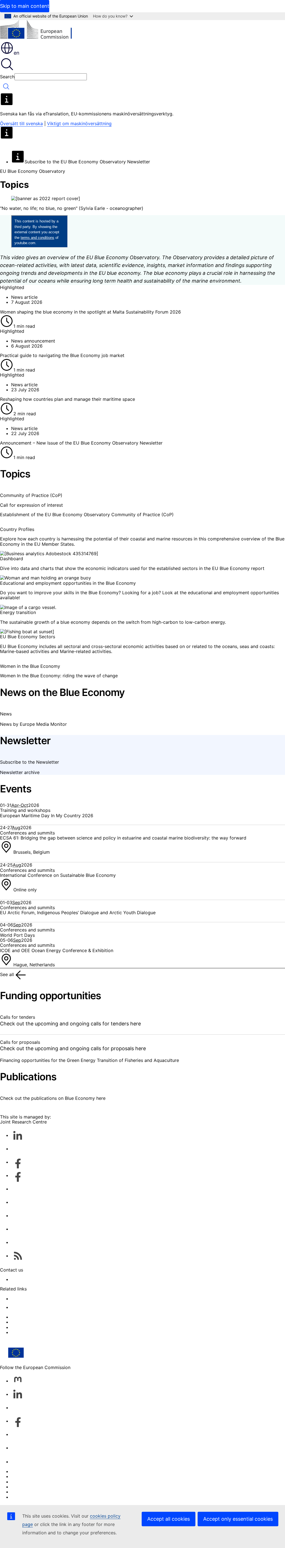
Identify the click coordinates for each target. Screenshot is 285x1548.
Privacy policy (26, 1486)
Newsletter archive (20, 772)
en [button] (16, 53)
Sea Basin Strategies (32, 1321)
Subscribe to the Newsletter (29, 762)
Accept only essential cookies (238, 1519)
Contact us (22, 1461)
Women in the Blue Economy (30, 666)
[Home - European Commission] (40, 30)
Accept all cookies (168, 1519)
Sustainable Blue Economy (39, 1316)
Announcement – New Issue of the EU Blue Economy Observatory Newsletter (81, 442)
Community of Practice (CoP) (31, 495)
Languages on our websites (40, 1476)
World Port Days (17, 935)
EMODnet (21, 1298)
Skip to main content (24, 6)
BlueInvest (22, 1327)
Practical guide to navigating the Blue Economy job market (62, 355)
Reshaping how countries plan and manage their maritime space (67, 399)
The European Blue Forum (38, 1332)
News (6, 713)
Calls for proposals (20, 1042)
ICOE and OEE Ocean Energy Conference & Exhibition (56, 950)
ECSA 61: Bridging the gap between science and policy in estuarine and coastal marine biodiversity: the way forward (123, 837)
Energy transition (18, 612)
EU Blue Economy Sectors (27, 636)
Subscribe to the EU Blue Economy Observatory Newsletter (87, 161)
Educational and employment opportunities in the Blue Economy (68, 583)
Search (7, 76)
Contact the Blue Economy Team (45, 1279)
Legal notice (24, 1491)
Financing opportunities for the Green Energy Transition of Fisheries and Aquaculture (89, 1060)
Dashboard (11, 558)
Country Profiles (17, 529)
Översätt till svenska (21, 123)
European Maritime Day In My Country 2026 (46, 815)
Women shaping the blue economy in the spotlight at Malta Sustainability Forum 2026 (90, 311)
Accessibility (24, 1497)
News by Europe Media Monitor (33, 724)
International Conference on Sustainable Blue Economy (58, 875)
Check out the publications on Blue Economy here (52, 1098)
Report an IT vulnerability (37, 1471)
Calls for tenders (17, 1017)
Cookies (19, 1481)
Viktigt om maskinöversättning (79, 123)
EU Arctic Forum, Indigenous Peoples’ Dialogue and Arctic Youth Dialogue (78, 912)
